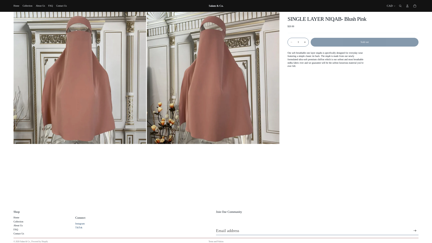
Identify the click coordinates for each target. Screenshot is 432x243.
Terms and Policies (216, 241)
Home (16, 217)
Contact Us (19, 233)
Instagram (80, 223)
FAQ (16, 229)
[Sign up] (414, 230)
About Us (18, 225)
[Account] (407, 6)
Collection (18, 221)
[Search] (400, 6)
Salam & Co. (25, 241)
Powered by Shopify (39, 241)
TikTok (78, 227)
